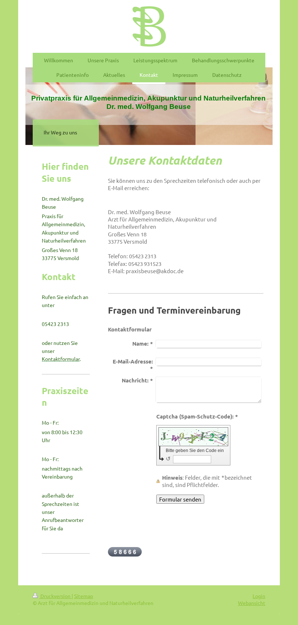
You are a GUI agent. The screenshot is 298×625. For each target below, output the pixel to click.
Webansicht (251, 603)
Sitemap (83, 596)
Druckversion (55, 596)
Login (259, 596)
